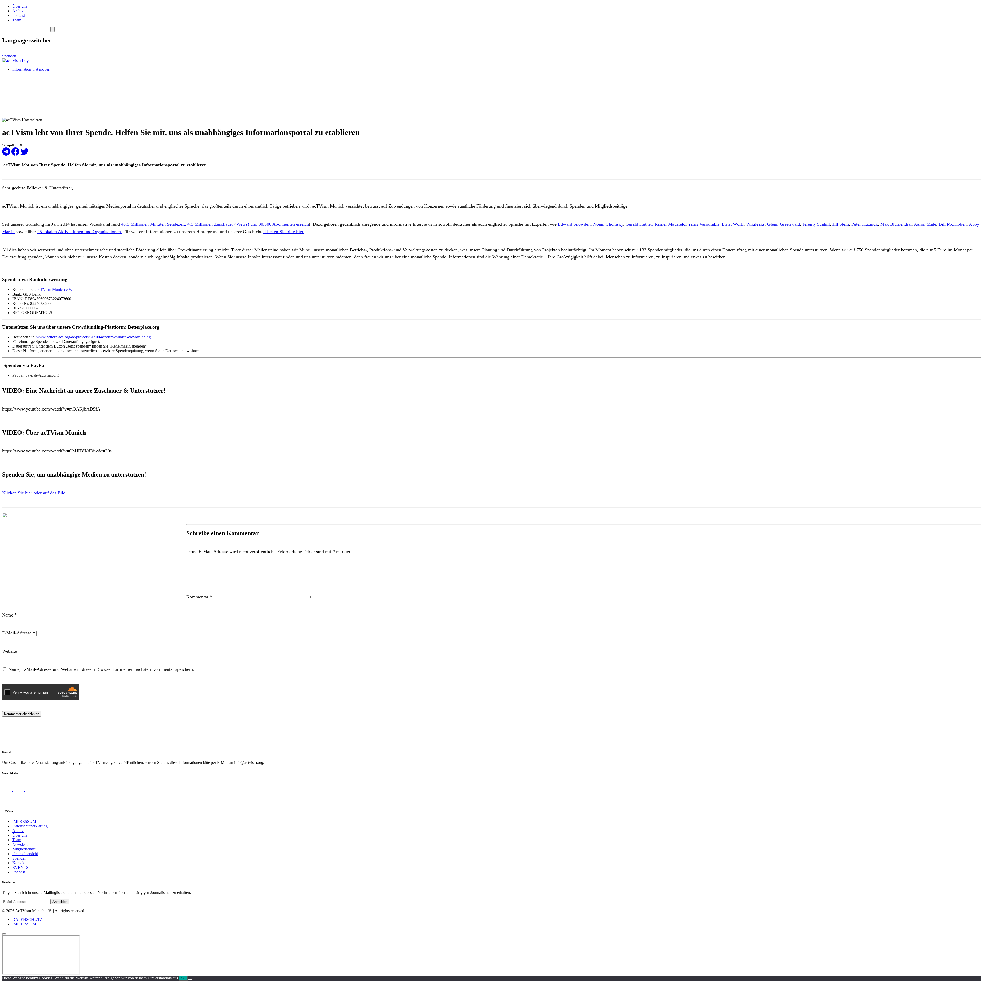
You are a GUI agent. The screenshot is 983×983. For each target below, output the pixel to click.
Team (16, 20)
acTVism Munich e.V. (54, 289)
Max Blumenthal (896, 224)
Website (9, 651)
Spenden (9, 56)
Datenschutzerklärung (30, 826)
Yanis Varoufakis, (705, 224)
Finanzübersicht (25, 853)
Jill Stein (840, 224)
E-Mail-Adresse (18, 632)
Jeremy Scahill (816, 224)
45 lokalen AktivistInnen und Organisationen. (79, 231)
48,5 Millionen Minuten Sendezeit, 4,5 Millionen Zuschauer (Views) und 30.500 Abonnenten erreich (214, 224)
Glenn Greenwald (783, 224)
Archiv (18, 11)
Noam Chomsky (608, 224)
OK (183, 978)
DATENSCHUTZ (27, 919)
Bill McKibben (953, 224)
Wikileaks (755, 224)
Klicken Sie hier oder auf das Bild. (34, 492)
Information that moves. (31, 69)
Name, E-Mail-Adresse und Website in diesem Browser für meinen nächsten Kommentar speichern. (101, 669)
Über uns (19, 6)
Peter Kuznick (864, 224)
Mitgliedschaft (23, 849)
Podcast (18, 15)
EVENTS (20, 867)
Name (9, 615)
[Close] (4, 934)
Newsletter (21, 844)
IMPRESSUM (24, 821)
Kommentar (199, 596)
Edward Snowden (574, 224)
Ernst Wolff (733, 224)
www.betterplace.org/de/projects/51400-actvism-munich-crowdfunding (93, 337)
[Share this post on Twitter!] (24, 154)
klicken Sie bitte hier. (283, 231)
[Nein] (190, 979)
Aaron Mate (925, 224)
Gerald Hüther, (639, 224)
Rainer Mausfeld (670, 224)
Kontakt (18, 863)
